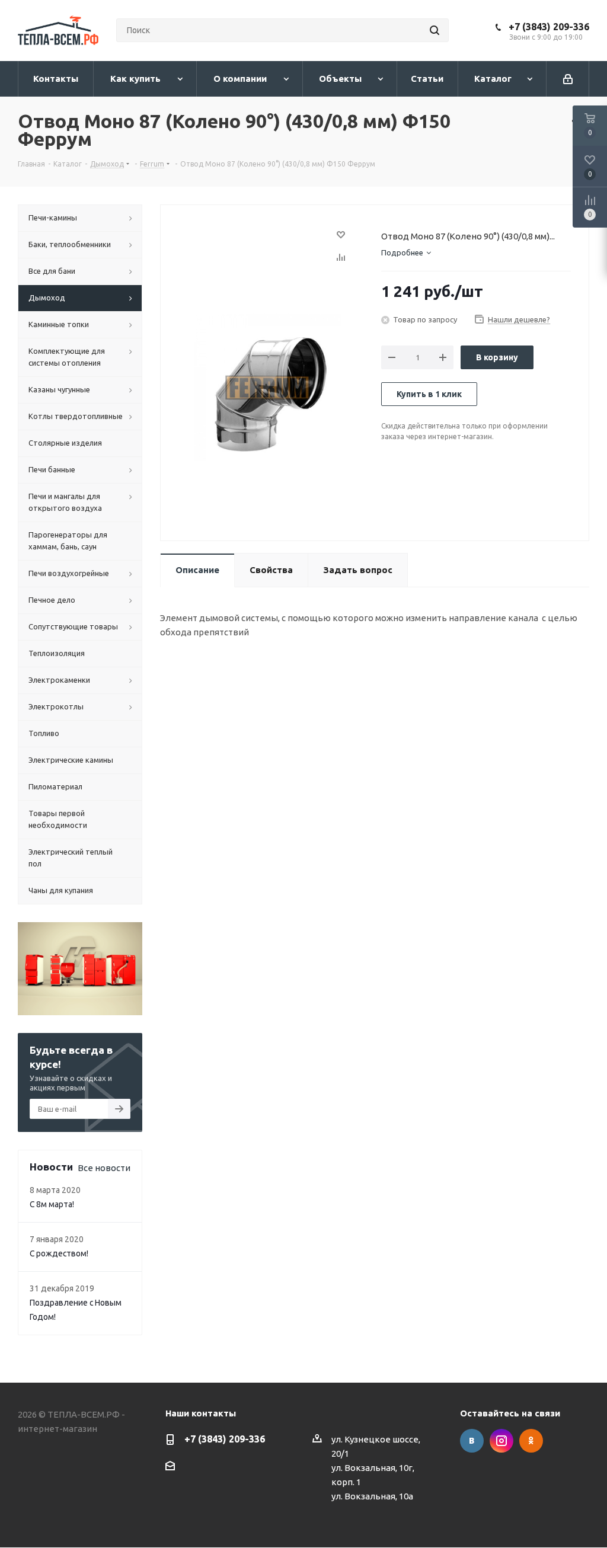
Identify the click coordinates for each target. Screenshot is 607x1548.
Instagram (501, 1441)
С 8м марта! (52, 1204)
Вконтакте (472, 1441)
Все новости (104, 1168)
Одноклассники (531, 1441)
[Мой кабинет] (568, 79)
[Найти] (434, 30)
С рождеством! (59, 1253)
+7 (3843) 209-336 (549, 26)
